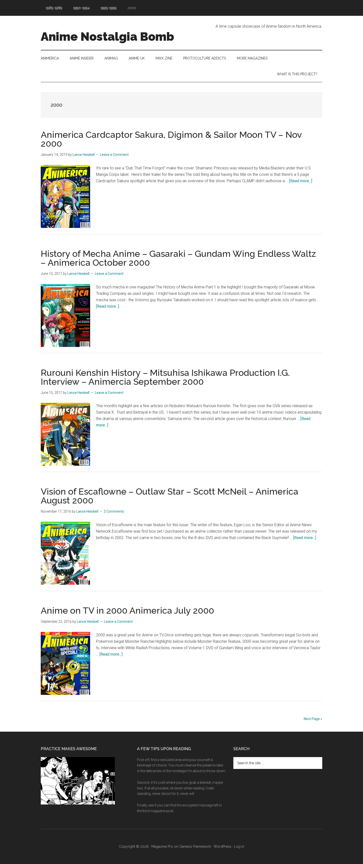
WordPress (222, 846)
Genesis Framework (195, 846)
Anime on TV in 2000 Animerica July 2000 (127, 610)
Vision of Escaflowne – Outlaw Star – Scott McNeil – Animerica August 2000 (169, 495)
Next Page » (313, 719)
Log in (239, 846)
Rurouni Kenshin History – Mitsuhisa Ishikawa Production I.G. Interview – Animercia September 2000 (165, 377)
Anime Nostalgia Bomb (107, 36)
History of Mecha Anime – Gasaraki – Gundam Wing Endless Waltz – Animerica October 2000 (178, 258)
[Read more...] (300, 181)
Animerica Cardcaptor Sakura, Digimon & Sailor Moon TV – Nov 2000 (171, 139)
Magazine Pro (162, 846)
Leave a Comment (114, 155)
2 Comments (114, 511)
